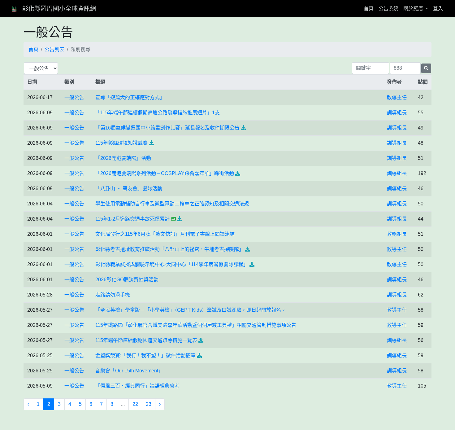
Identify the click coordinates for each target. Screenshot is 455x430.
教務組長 (397, 234)
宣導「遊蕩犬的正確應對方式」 (130, 97)
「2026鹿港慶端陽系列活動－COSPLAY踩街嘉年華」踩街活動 (164, 173)
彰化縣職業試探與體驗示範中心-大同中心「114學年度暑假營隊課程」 (171, 264)
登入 (438, 8)
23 (148, 404)
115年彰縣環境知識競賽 (121, 143)
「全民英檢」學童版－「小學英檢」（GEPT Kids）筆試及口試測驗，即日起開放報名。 (190, 310)
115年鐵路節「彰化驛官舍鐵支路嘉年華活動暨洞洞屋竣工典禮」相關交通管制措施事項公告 (195, 325)
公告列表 (54, 49)
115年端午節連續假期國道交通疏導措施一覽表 (146, 340)
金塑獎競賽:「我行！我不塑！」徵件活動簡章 (145, 355)
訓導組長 (397, 112)
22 (135, 404)
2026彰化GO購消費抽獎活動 (126, 279)
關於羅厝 (413, 8)
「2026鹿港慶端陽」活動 (123, 158)
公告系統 (388, 8)
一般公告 (74, 97)
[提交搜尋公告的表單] (426, 68)
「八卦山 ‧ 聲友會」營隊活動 (128, 188)
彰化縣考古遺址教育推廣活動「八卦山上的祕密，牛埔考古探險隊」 (169, 249)
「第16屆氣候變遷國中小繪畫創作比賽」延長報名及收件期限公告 (167, 127)
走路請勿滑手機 (112, 294)
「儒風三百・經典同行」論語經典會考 (137, 385)
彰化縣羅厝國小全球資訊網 (59, 8)
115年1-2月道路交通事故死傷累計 (132, 219)
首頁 (370, 8)
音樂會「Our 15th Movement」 (129, 370)
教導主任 (397, 97)
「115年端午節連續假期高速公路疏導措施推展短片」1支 (157, 112)
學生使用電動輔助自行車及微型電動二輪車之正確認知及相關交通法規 (172, 203)
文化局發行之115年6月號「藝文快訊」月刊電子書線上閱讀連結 (165, 234)
